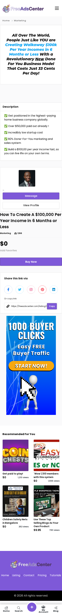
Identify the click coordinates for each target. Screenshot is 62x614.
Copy (52, 306)
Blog (55, 611)
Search (19, 611)
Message (31, 196)
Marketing (20, 20)
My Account (43, 611)
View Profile (31, 205)
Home (6, 20)
